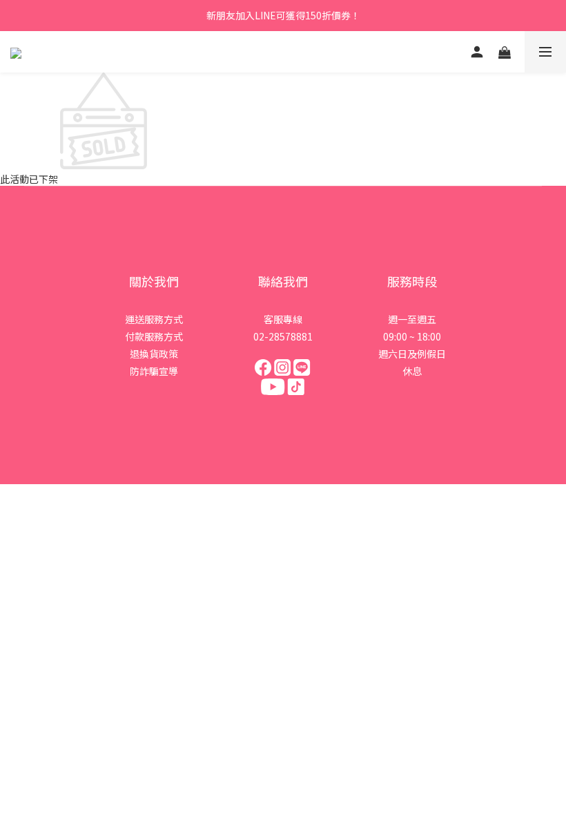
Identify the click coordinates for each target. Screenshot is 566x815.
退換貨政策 (154, 354)
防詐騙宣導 (154, 371)
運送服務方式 (154, 319)
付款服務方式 (154, 336)
